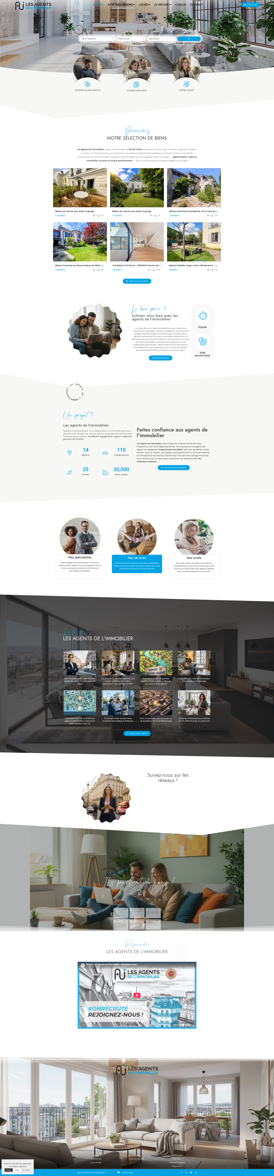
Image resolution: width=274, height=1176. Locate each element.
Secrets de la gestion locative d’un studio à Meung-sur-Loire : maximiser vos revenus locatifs (118, 681)
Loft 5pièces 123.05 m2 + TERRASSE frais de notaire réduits (141, 265)
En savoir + (26, 1170)
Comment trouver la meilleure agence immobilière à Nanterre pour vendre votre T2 (80, 721)
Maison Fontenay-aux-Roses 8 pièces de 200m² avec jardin (83, 265)
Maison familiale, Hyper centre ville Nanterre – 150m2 (195, 265)
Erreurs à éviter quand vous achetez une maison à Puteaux (118, 720)
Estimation (136, 1155)
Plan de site (177, 1159)
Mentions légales (177, 1155)
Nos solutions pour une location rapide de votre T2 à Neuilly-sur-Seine (80, 681)
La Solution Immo (127, 1173)
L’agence (96, 1155)
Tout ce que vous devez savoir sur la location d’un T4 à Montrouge (156, 720)
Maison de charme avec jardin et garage (74, 211)
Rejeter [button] (17, 1170)
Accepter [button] (8, 1170)
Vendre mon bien (96, 1159)
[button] (250, 4)
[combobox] (97, 38)
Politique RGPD (177, 1166)
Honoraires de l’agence (177, 1163)
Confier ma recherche (136, 1159)
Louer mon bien (95, 1163)
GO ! (189, 39)
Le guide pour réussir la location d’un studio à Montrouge (194, 680)
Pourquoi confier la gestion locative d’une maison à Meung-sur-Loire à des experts (156, 681)
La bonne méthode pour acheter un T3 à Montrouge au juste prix (194, 720)
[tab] (98, 4)
